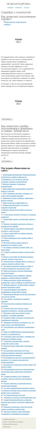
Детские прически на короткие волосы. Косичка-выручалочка (16, 384)
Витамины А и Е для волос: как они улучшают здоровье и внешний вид (14, 180)
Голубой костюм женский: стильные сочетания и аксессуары (15, 342)
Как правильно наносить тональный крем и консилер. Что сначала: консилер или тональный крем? (18, 359)
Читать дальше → (7, 119)
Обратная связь (6, 426)
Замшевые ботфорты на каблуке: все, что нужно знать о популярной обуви (17, 323)
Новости (18, 7)
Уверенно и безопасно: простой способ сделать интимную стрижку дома (16, 408)
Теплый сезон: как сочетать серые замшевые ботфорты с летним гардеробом (17, 309)
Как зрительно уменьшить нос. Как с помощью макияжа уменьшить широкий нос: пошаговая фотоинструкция (17, 352)
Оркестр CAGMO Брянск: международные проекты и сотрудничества (17, 333)
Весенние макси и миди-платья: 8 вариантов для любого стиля (14, 244)
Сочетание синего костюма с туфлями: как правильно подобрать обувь (18, 337)
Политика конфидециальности (10, 424)
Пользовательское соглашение (15, 421)
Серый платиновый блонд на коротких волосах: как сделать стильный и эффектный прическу (17, 402)
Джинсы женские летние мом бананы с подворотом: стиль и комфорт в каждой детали (18, 281)
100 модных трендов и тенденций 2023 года (20, 397)
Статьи (26, 7)
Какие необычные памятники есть (15, 203)
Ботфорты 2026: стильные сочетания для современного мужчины (17, 319)
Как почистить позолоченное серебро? (18, 17)
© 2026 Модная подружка (9, 419)
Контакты (5, 421)
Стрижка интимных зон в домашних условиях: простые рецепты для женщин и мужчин (16, 378)
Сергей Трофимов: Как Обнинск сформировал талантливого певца (14, 290)
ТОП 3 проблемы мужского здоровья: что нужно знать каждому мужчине (17, 194)
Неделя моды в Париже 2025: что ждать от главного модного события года (18, 262)
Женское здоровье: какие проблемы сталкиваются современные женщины (15, 412)
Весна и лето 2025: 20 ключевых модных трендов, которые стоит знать (17, 258)
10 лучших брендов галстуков (14, 395)
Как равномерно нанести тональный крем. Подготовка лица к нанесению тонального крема (18, 371)
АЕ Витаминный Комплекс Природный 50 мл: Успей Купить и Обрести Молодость (18, 176)
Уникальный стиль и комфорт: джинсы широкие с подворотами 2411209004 (16, 276)
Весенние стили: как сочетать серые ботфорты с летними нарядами (15, 314)
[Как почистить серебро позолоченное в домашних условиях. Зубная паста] (18, 158)
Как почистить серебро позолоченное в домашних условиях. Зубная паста (17, 128)
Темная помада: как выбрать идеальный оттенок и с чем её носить (17, 229)
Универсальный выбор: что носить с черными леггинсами (15, 206)
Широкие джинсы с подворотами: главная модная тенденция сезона (17, 286)
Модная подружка (18, 3)
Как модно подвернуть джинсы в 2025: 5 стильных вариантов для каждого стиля (17, 267)
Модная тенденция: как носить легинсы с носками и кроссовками (17, 225)
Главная (10, 7)
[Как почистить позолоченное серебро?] (18, 23)
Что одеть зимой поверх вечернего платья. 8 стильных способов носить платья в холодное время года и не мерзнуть (18, 390)
